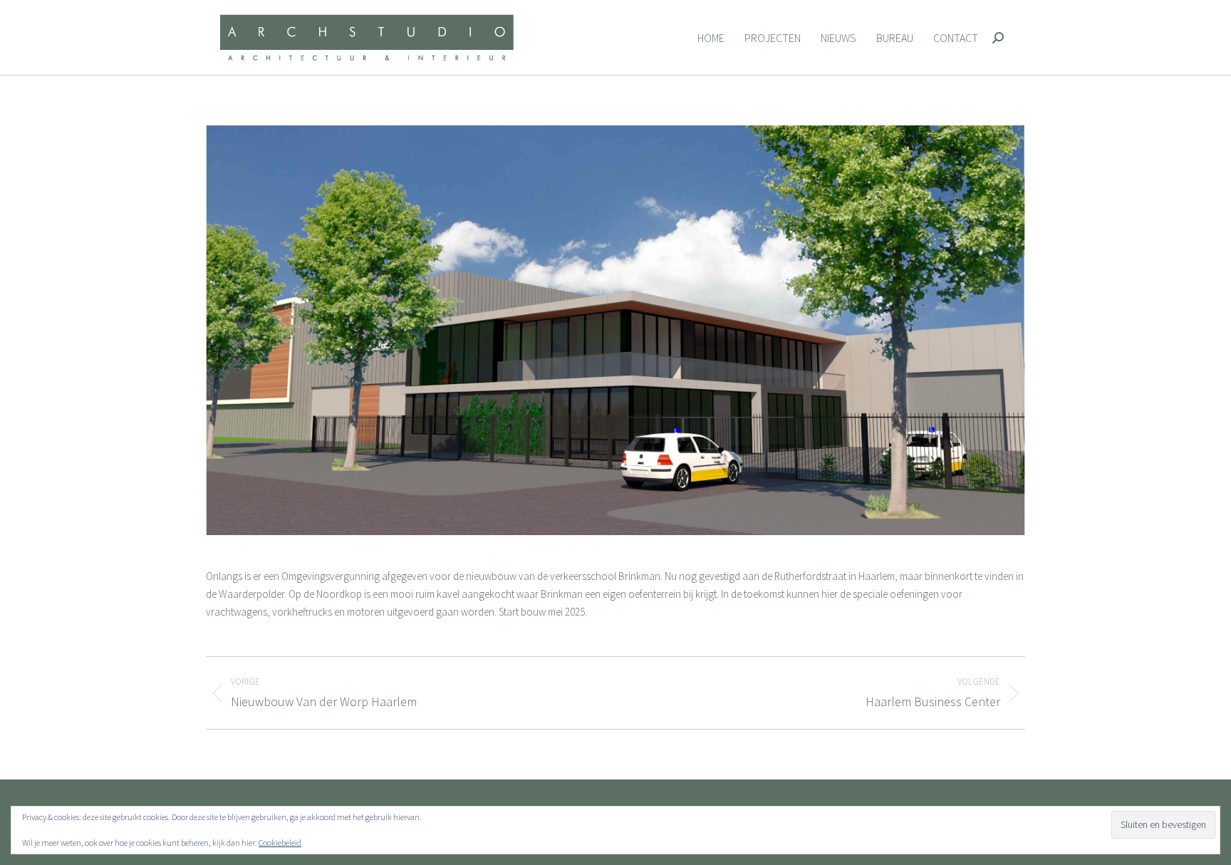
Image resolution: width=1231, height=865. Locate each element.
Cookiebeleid (280, 842)
